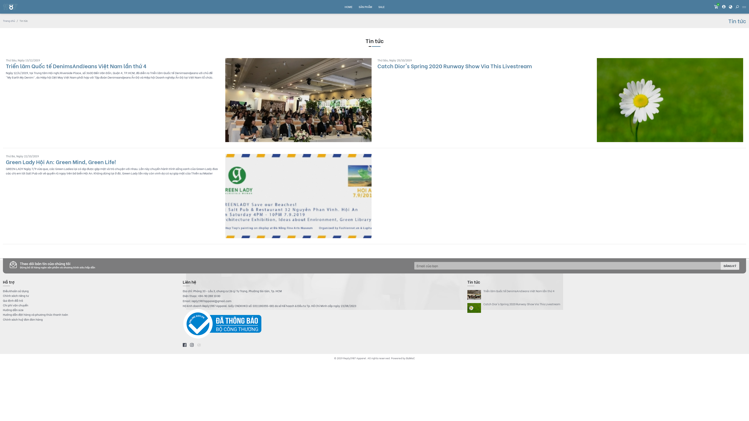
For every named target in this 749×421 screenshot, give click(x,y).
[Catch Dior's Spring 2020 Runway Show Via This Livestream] (560, 100)
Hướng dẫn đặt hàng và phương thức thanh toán (35, 315)
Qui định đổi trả (13, 300)
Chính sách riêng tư (16, 296)
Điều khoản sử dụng (16, 291)
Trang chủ (9, 20)
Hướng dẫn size (13, 310)
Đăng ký (730, 266)
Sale (381, 7)
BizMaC (410, 358)
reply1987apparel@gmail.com (211, 301)
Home (348, 7)
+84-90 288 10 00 (209, 296)
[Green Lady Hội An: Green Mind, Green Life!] (188, 196)
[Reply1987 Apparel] (10, 7)
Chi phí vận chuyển (15, 305)
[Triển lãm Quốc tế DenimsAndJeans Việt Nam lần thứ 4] (188, 100)
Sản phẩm (365, 7)
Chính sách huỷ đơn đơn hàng (23, 319)
